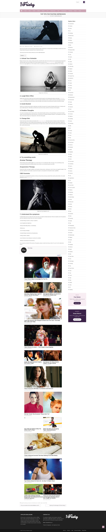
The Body (71, 263)
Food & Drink (71, 111)
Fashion (70, 104)
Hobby (70, 156)
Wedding (71, 289)
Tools (70, 270)
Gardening (71, 123)
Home (25, 10)
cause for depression (51, 62)
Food (70, 109)
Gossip (70, 130)
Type (70, 277)
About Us (64, 530)
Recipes (70, 232)
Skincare (70, 246)
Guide (70, 132)
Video (70, 284)
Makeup (70, 189)
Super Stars (71, 256)
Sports (70, 249)
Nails (70, 211)
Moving (70, 206)
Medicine (71, 194)
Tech (70, 258)
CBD (70, 59)
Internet (70, 170)
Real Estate (71, 230)
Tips (70, 265)
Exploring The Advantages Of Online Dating (57, 505)
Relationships (53, 10)
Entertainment (63, 10)
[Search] (84, 2)
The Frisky (23, 46)
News (30, 10)
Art (69, 30)
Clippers (70, 68)
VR (70, 287)
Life (70, 180)
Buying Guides (72, 49)
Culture (70, 85)
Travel (80, 10)
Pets (70, 223)
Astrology (71, 33)
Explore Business (77, 319)
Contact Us (68, 530)
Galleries (71, 116)
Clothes (70, 71)
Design (70, 87)
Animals (70, 26)
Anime (70, 28)
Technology (71, 261)
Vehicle (70, 282)
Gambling (71, 118)
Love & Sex (71, 185)
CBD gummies (29, 177)
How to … (71, 166)
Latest (72, 530)
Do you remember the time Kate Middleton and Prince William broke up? (31, 505)
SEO (70, 242)
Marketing (71, 192)
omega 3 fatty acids (42, 120)
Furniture (71, 113)
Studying (70, 251)
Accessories (71, 23)
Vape (70, 280)
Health (34, 10)
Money (70, 199)
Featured (71, 106)
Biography (71, 42)
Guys (70, 135)
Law (70, 175)
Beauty (70, 37)
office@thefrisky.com (49, 522)
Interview (71, 173)
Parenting (70, 10)
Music (70, 208)
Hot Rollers (71, 163)
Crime (70, 80)
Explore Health (77, 303)
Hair (70, 137)
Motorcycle (71, 201)
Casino (70, 56)
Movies (43, 10)
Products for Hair (72, 227)
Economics (71, 92)
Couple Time (71, 75)
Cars (70, 54)
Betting (70, 40)
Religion (70, 237)
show (25, 55)
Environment (71, 99)
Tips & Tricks (71, 268)
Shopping (71, 244)
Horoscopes (71, 161)
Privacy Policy (84, 530)
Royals (75, 10)
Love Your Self (72, 187)
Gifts (70, 125)
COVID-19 (71, 78)
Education (71, 94)
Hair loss (70, 144)
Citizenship (71, 66)
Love (47, 10)
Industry (70, 168)
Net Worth (71, 213)
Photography (71, 225)
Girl (70, 128)
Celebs (38, 10)
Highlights (71, 151)
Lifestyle (70, 182)
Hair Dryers (71, 142)
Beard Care (71, 35)
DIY (70, 90)
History (70, 154)
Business (71, 47)
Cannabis (71, 52)
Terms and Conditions (77, 530)
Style (58, 10)
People (70, 220)
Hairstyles (71, 147)
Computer (71, 73)
